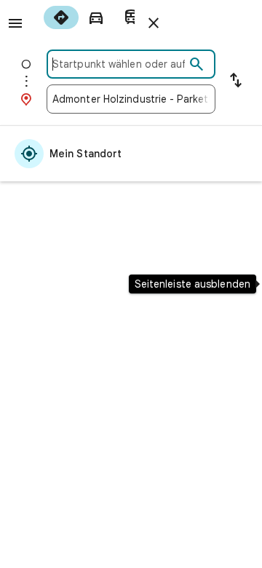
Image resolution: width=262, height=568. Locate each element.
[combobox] (118, 64)
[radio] (61, 17)
